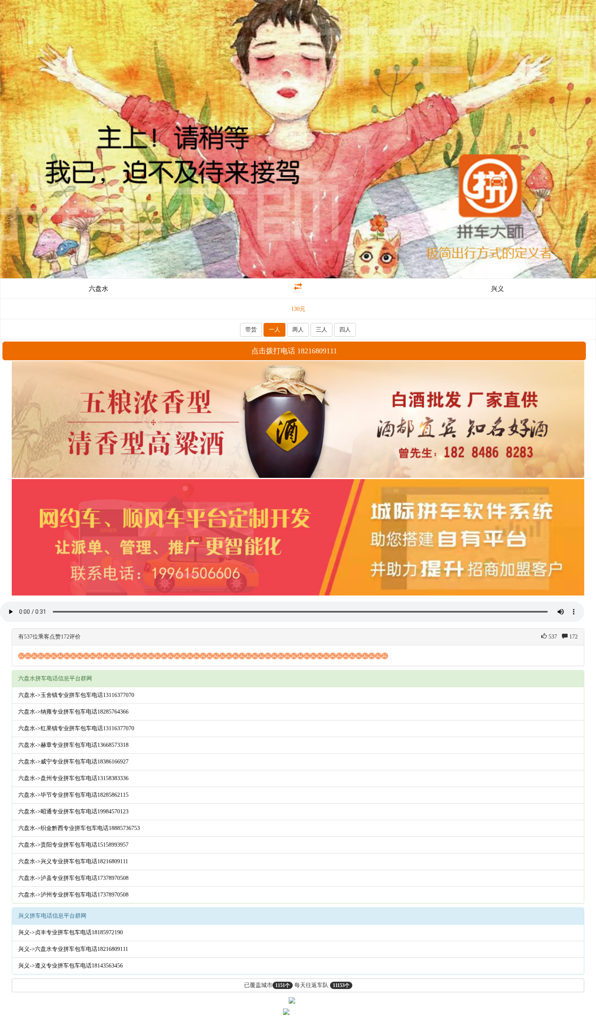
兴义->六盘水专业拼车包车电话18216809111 (73, 949)
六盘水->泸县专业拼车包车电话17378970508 (73, 878)
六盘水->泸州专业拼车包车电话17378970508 (73, 895)
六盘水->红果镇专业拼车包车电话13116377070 (76, 728)
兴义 (497, 288)
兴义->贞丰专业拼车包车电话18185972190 (70, 932)
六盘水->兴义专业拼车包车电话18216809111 (73, 861)
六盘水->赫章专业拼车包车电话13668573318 (73, 745)
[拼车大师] (298, 138)
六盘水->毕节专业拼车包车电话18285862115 (73, 795)
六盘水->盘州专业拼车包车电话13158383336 (73, 778)
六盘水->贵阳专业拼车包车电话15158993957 (73, 845)
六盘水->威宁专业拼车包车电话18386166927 (73, 762)
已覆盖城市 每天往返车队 (296, 985)
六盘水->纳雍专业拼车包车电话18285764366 (73, 712)
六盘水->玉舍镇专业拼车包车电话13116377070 (76, 695)
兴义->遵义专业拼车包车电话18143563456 (70, 966)
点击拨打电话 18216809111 (294, 351)
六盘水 (98, 288)
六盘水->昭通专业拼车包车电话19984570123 (73, 811)
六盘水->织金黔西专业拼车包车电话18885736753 (79, 828)
